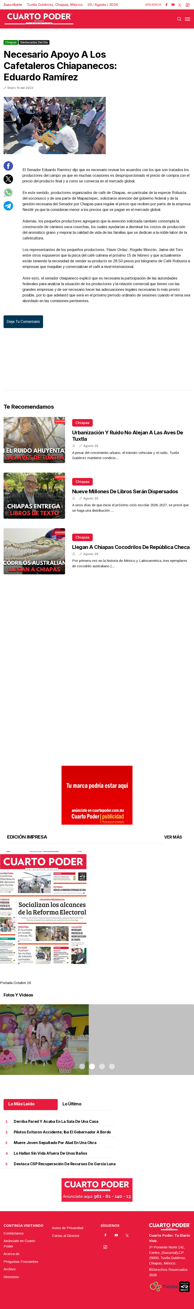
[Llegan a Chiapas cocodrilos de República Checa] (34, 551)
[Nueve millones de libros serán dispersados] (34, 496)
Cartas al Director (65, 1236)
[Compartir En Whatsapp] (8, 196)
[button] (97, 908)
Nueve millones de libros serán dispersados (125, 491)
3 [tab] (102, 977)
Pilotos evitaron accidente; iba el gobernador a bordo (62, 1132)
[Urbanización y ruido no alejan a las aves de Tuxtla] (34, 440)
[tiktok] (187, 4)
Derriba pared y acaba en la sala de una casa (56, 1121)
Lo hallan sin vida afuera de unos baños (50, 1153)
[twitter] (179, 4)
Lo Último (71, 1103)
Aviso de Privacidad (67, 1228)
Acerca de (11, 1254)
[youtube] (173, 4)
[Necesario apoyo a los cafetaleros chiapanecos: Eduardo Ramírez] (97, 125)
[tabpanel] (97, 918)
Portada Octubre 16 (15, 983)
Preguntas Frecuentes (21, 1262)
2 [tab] (92, 977)
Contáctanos (14, 1233)
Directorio (11, 1277)
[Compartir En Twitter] (8, 182)
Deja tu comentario (23, 322)
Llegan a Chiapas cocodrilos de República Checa (131, 547)
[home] (39, 19)
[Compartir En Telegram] (8, 209)
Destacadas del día (34, 42)
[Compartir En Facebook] (8, 169)
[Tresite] (164, 1286)
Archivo (10, 1269)
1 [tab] (82, 977)
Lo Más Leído (21, 1103)
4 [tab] (112, 977)
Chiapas (11, 42)
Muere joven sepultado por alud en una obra (55, 1142)
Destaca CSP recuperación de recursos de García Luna (65, 1164)
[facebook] (166, 4)
